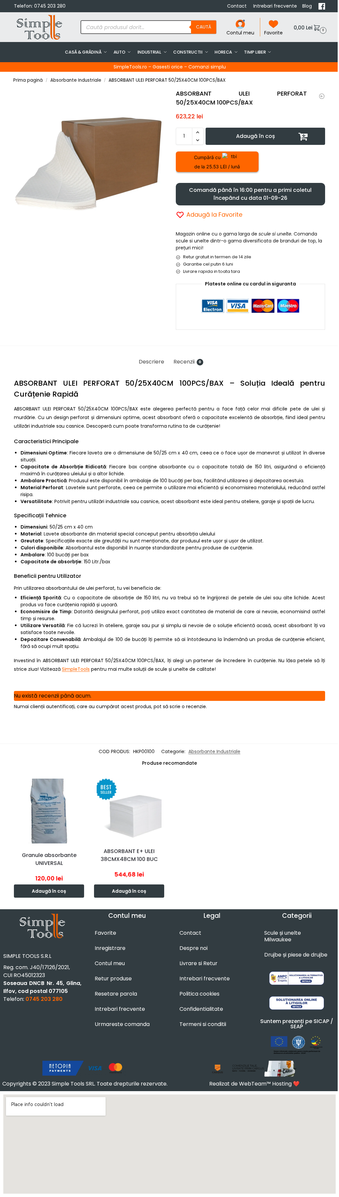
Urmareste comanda (122, 1024)
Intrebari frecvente (275, 6)
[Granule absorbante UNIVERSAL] (321, 96)
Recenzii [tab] (187, 361)
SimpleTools (76, 669)
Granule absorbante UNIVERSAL (49, 859)
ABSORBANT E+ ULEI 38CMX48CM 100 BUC (129, 855)
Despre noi (193, 948)
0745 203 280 (50, 6)
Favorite (273, 32)
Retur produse (113, 978)
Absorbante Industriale (75, 80)
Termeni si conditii (202, 1024)
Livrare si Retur (198, 963)
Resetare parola (116, 994)
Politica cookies (199, 994)
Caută (203, 27)
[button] (309, 27)
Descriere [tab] (151, 361)
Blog (307, 6)
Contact (237, 6)
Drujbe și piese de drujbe (295, 955)
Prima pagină (28, 80)
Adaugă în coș (255, 136)
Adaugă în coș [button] (49, 891)
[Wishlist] (81, 786)
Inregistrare (110, 948)
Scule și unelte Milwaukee (282, 936)
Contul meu (240, 32)
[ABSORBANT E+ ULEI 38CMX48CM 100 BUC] (129, 809)
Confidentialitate (201, 1009)
